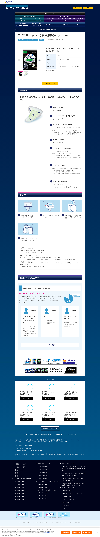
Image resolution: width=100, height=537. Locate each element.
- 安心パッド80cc (19, 490)
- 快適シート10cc (20, 27)
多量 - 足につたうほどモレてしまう (48, 490)
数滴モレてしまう (51, 18)
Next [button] (39, 60)
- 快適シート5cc (18, 473)
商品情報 (77, 7)
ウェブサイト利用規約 (39, 522)
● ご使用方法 (65, 505)
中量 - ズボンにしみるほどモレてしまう (49, 481)
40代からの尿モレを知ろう (69, 463)
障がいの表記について (79, 522)
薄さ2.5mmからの (37, 18)
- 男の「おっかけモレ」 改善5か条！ (72, 493)
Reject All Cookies (76, 532)
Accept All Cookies (87, 532)
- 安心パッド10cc (19, 481)
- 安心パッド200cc (19, 496)
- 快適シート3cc (18, 470)
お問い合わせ (30, 522)
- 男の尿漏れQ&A (34, 27)
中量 (64, 20)
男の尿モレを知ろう (22, 25)
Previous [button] (19, 60)
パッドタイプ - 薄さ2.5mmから (22, 478)
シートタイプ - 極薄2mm (21, 467)
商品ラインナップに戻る (50, 428)
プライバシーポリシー (49, 522)
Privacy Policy (47, 532)
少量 (50, 20)
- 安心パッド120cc (19, 493)
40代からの (22, 23)
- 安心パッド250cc (77, 27)
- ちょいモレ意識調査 (68, 499)
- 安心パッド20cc (19, 484)
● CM (63, 508)
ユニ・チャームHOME (21, 522)
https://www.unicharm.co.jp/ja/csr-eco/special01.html (28, 450)
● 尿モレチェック (67, 502)
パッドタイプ (37, 20)
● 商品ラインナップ (19, 464)
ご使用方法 (64, 24)
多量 (78, 20)
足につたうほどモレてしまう (78, 18)
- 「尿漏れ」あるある (68, 496)
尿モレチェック (51, 24)
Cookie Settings (66, 532)
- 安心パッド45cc (34, 27)
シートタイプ (22, 20)
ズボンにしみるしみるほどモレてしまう (64, 18)
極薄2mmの (22, 18)
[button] (88, 8)
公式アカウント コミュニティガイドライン (64, 522)
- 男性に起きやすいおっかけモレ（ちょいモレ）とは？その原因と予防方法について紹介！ (73, 468)
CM (78, 24)
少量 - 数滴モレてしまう (45, 463)
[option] (30, 59)
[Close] (97, 532)
